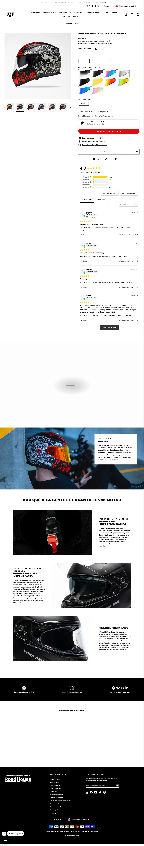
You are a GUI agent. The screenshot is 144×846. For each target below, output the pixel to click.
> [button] (109, 327)
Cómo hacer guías (55, 788)
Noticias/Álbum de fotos (57, 794)
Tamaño (81, 57)
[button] (109, 41)
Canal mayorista (54, 810)
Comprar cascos (49, 12)
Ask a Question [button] (111, 193)
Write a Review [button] (130, 193)
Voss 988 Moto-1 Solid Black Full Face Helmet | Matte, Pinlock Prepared (105, 315)
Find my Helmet (33, 12)
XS (81, 61)
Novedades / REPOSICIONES (70, 12)
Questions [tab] (101, 199)
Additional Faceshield (89, 67)
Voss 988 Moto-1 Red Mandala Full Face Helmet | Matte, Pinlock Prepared (106, 228)
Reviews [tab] (84, 199)
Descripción (109, 151)
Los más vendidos (93, 12)
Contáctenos (53, 791)
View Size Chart (72, 23)
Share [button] (85, 235)
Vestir (106, 12)
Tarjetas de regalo (55, 779)
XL (103, 61)
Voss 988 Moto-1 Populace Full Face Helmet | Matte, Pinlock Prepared (104, 256)
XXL (110, 61)
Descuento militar (55, 804)
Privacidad (53, 813)
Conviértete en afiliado (56, 807)
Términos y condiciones (57, 797)
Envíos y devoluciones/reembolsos (60, 800)
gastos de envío (85, 43)
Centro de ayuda (55, 785)
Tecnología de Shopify (72, 835)
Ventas (114, 12)
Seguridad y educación (72, 16)
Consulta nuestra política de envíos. (94, 145)
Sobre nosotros (54, 782)
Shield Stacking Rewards (90, 108)
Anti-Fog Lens (85, 99)
